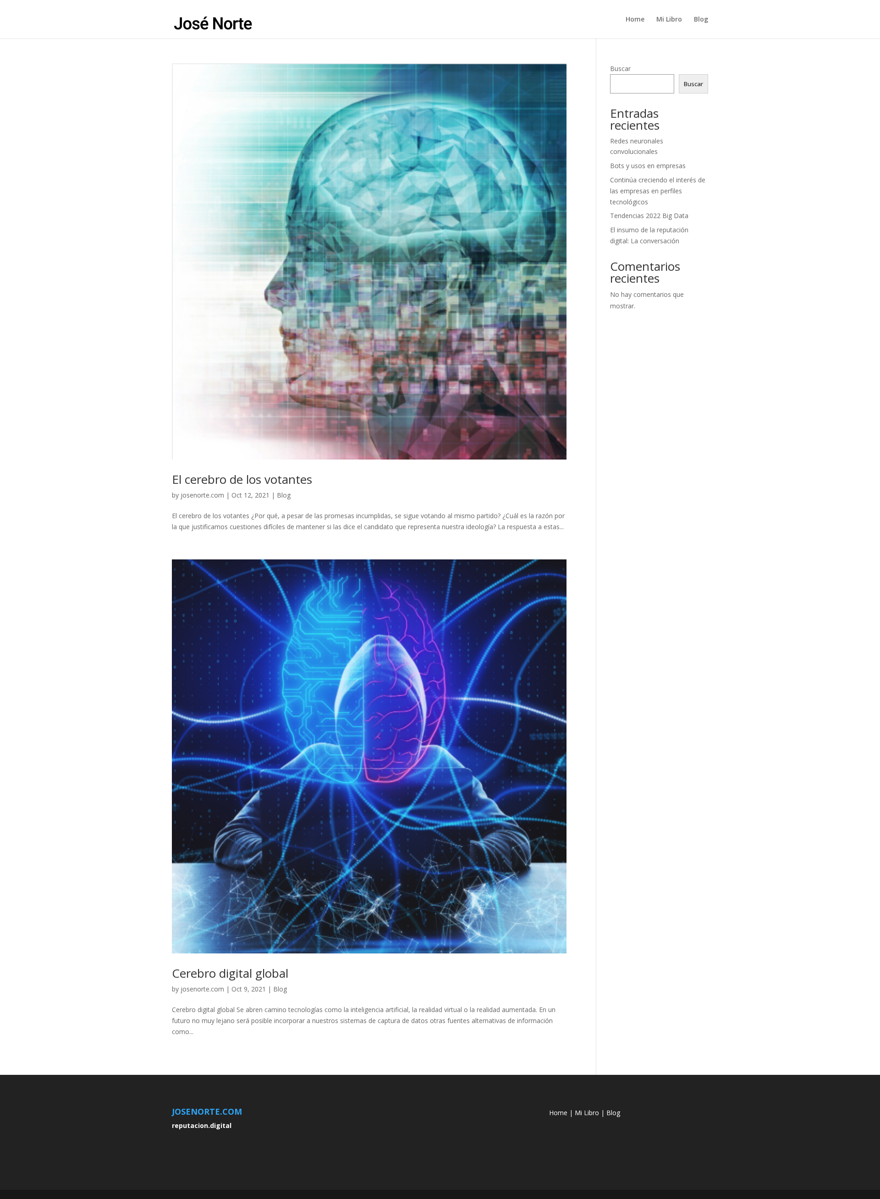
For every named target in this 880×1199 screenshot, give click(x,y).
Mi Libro (669, 19)
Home (635, 19)
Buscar (620, 68)
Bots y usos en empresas (648, 165)
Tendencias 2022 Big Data (649, 215)
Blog (701, 19)
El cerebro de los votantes (242, 479)
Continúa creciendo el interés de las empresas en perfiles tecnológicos (657, 190)
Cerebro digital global (230, 973)
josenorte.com (202, 495)
